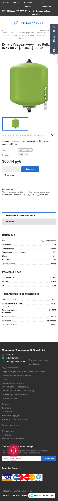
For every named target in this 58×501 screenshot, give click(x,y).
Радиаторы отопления (13, 383)
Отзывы (16, 3)
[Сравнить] (54, 61)
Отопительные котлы (39, 360)
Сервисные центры (11, 425)
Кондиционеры (9, 398)
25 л (20, 155)
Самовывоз (7, 412)
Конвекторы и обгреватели (15, 394)
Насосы (6, 379)
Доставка (6, 408)
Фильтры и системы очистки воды (18, 390)
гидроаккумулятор (25, 150)
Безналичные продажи (13, 439)
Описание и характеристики (20, 215)
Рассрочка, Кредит (11, 415)
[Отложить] (54, 55)
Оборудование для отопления (16, 375)
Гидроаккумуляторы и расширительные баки (23, 371)
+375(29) (9, 354)
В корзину (30, 169)
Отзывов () (24, 135)
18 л (26, 155)
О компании (8, 431)
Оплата (5, 3)
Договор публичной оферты (15, 419)
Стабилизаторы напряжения (15, 387)
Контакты (6, 435)
